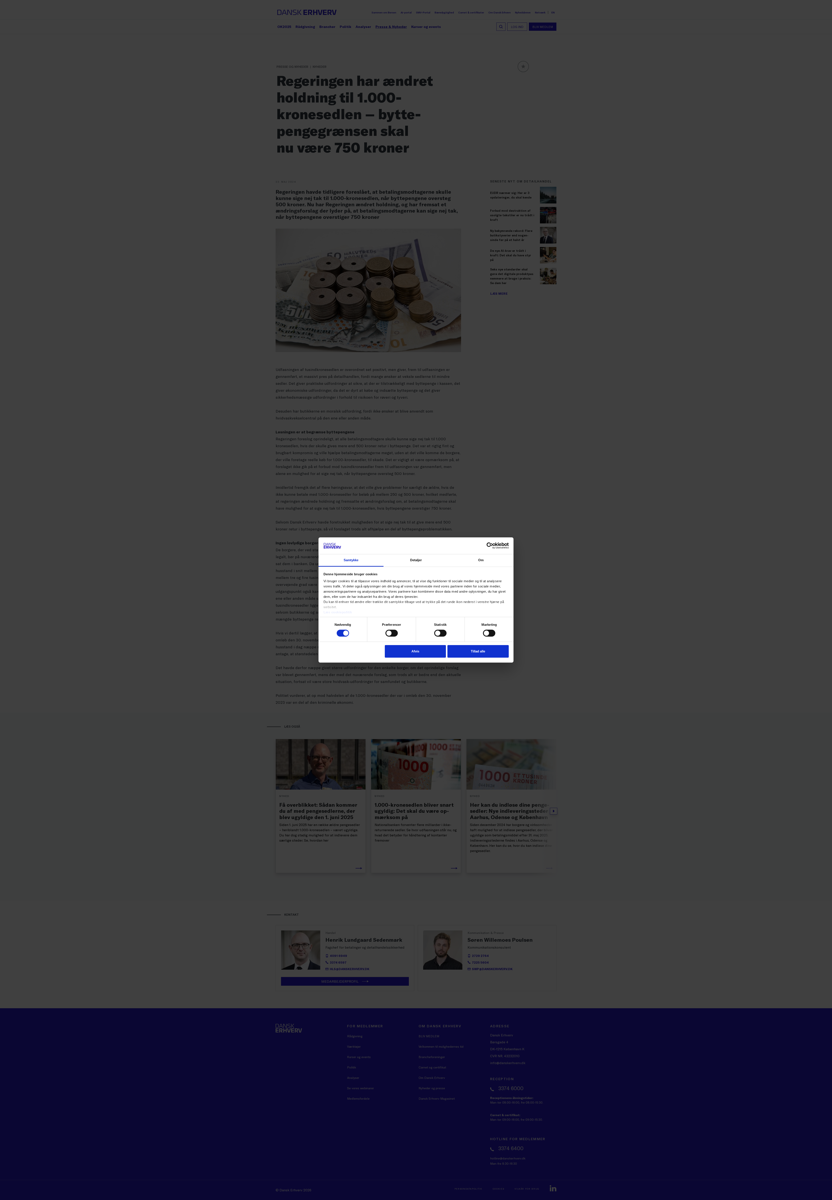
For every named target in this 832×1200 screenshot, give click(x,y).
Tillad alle (478, 651)
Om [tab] (481, 560)
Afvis (415, 651)
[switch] (391, 633)
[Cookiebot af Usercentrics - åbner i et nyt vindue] (490, 545)
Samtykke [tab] (351, 560)
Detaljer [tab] (416, 560)
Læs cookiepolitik (337, 612)
